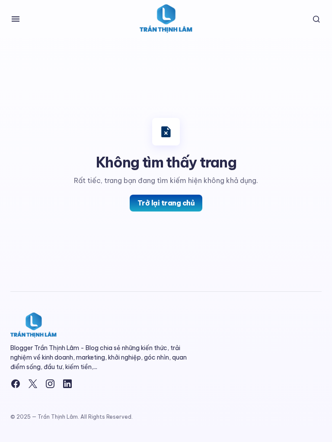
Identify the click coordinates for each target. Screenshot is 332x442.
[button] (15, 19)
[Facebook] (15, 383)
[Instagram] (50, 383)
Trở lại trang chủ (166, 203)
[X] (33, 383)
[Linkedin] (67, 383)
